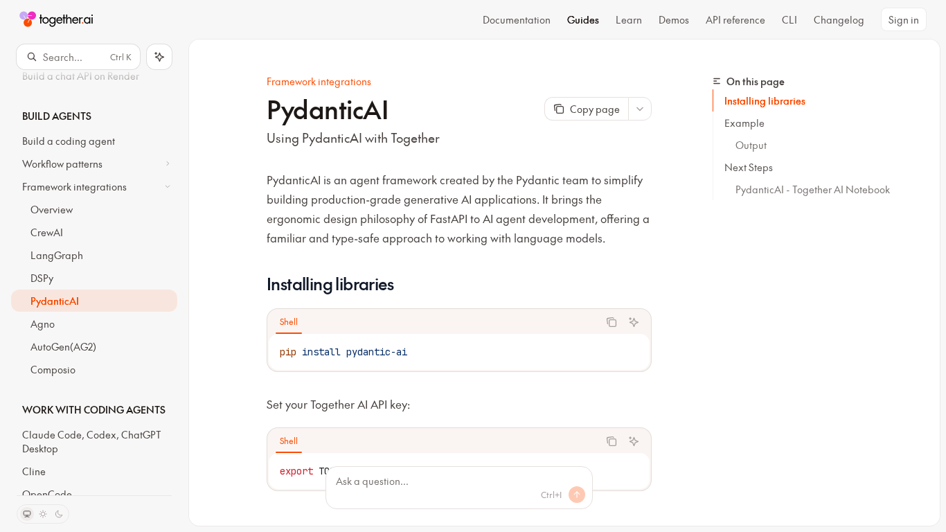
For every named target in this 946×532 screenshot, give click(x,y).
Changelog (839, 19)
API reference (735, 19)
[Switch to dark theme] (59, 514)
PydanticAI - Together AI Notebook (812, 189)
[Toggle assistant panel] (159, 56)
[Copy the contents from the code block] (612, 322)
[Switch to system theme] (27, 514)
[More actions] (640, 109)
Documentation (517, 19)
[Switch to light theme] (43, 514)
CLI (789, 19)
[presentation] (94, 282)
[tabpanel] (459, 352)
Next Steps (748, 167)
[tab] (289, 321)
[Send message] (577, 494)
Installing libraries (764, 100)
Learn (629, 19)
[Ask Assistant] (634, 322)
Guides (583, 19)
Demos (674, 19)
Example (744, 123)
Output (751, 145)
